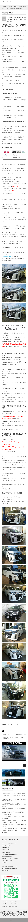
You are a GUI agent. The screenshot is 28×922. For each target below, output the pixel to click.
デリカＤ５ (2, 912)
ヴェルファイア (10, 911)
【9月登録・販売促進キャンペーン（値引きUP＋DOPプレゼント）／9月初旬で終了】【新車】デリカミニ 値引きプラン (14, 805)
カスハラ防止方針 (21, 913)
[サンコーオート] (6, 1)
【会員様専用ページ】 (7, 256)
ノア (21, 911)
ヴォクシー (17, 911)
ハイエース (8, 912)
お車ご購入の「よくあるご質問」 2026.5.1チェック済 (13, 915)
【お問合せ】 (19, 912)
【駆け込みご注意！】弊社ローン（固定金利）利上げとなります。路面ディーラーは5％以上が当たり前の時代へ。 (14, 795)
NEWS (4, 724)
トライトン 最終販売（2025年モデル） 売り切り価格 (14, 828)
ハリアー (25, 911)
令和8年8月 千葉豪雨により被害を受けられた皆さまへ (14, 808)
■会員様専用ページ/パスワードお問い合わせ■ (13, 914)
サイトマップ (5, 913)
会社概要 (25, 912)
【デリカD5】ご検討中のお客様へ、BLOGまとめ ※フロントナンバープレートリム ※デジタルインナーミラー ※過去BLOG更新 (14, 812)
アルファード (3, 911)
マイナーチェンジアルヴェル (12, 724)
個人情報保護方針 (12, 913)
